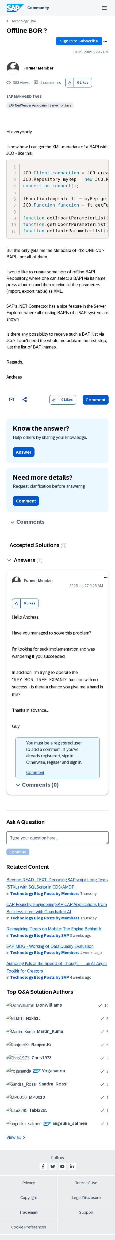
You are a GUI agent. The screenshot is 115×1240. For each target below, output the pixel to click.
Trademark (28, 1212)
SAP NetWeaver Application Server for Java (40, 105)
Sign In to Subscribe (79, 41)
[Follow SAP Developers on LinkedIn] (72, 1166)
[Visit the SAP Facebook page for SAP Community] (43, 1166)
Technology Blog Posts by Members (44, 894)
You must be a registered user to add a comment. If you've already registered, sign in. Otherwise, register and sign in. (54, 753)
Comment (96, 400)
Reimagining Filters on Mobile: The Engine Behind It (53, 929)
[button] (70, 82)
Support (86, 1212)
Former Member (38, 68)
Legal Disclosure (86, 1197)
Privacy (28, 1183)
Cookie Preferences (28, 1227)
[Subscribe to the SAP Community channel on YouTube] (62, 1166)
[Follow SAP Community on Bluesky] (53, 1166)
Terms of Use (86, 1183)
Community (38, 8)
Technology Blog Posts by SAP (39, 935)
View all (13, 1137)
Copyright (28, 1197)
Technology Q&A (23, 21)
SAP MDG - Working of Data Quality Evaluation (50, 946)
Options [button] (105, 41)
